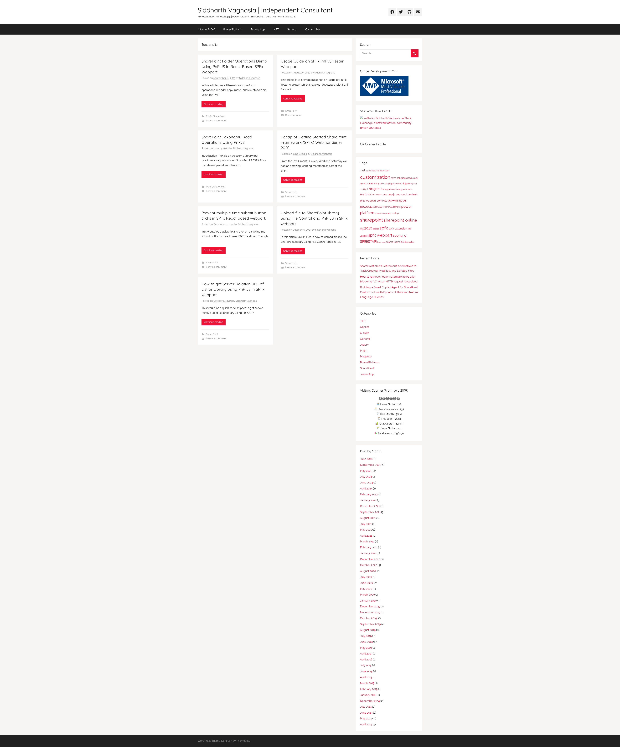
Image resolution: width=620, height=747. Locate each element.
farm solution (398, 177)
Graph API (371, 183)
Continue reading (213, 104)
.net (362, 170)
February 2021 (368, 547)
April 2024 (366, 488)
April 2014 (366, 724)
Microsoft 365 (206, 29)
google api (412, 178)
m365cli (364, 189)
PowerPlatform (232, 29)
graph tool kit (397, 183)
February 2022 (369, 494)
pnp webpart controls (373, 200)
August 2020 (368, 571)
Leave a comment (216, 120)
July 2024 (366, 476)
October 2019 (368, 618)
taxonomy (381, 242)
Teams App (258, 29)
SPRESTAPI (368, 242)
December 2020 (370, 559)
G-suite (364, 332)
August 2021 (367, 517)
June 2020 (366, 582)
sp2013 (376, 229)
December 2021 (370, 506)
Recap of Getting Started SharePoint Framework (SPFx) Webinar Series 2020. (313, 142)
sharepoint (371, 220)
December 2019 (370, 606)
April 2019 (366, 653)
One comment (293, 115)
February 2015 (368, 689)
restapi (395, 213)
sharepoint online (400, 220)
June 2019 (366, 641)
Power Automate (392, 207)
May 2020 (366, 588)
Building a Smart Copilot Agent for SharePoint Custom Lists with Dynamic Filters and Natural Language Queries (389, 292)
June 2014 (366, 712)
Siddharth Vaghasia (249, 78)
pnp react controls (407, 194)
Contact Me (312, 29)
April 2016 (366, 659)
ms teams (377, 194)
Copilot (364, 326)
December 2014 (370, 700)
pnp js (391, 194)
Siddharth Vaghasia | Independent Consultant (265, 10)
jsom (414, 183)
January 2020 (368, 600)
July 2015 (366, 665)
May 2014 (366, 718)
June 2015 (366, 671)
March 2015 (367, 683)
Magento (366, 356)
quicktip (387, 213)
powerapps (397, 200)
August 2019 (368, 630)
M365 (209, 116)
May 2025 (366, 470)
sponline (399, 235)
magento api (390, 189)
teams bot (399, 242)
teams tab (409, 242)
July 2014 (366, 706)
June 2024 (366, 482)
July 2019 (366, 636)
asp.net (369, 171)
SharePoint (219, 116)
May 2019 (366, 647)
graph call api (384, 183)
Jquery (364, 344)
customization (375, 177)
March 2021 (367, 541)
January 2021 (368, 553)
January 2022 (368, 500)
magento (375, 189)
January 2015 (368, 694)
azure (375, 170)
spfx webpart (380, 235)
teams (389, 242)
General (292, 29)
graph (362, 183)
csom (386, 170)
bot (381, 170)
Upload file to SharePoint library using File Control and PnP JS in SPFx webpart (314, 218)
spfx (383, 227)
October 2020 (368, 565)
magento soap (405, 189)
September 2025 (370, 464)
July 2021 (366, 523)
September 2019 (370, 624)
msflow (365, 194)
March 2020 (367, 594)
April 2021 (366, 535)
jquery (408, 183)
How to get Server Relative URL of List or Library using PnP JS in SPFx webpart (233, 289)
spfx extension (398, 228)
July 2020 (366, 576)
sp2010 (366, 228)
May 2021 (366, 529)
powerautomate (371, 206)
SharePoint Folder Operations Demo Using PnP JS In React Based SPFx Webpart (234, 66)
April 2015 (366, 677)
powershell (379, 213)
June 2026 (366, 459)
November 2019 (370, 612)
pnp (385, 194)
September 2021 (370, 512)
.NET (276, 29)
